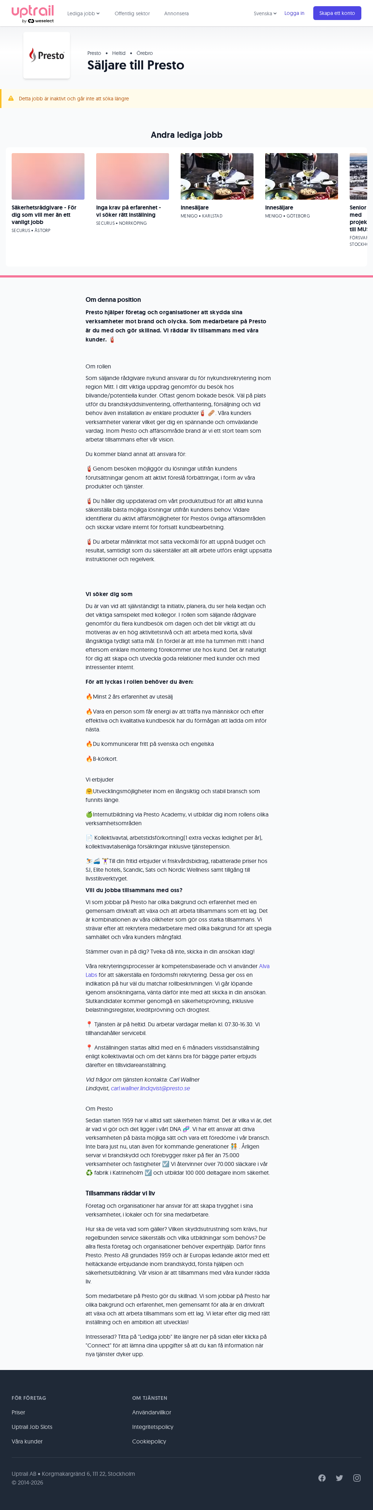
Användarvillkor (151, 1412)
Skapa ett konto (337, 13)
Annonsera (176, 13)
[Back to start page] (33, 13)
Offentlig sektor (132, 13)
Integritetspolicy (152, 1426)
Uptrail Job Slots (32, 1426)
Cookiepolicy (149, 1441)
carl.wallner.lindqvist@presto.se (150, 1088)
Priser (18, 1412)
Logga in (294, 13)
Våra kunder (27, 1441)
